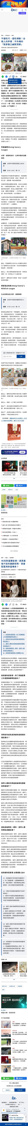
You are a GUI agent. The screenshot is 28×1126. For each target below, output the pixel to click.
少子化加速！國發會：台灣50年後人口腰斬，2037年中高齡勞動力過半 (19, 1051)
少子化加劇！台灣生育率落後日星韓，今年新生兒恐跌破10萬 (19, 1042)
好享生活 (7, 35)
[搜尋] (26, 10)
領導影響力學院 (14, 1106)
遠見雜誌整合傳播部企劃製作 (8, 574)
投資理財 (12, 557)
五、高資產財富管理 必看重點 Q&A (13, 653)
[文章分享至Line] (2, 77)
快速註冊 (19, 1090)
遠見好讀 (3, 50)
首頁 (2, 35)
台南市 (3, 489)
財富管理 (20, 986)
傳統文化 (10, 489)
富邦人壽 (4, 986)
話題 (13, 1021)
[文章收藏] (13, 77)
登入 (10, 82)
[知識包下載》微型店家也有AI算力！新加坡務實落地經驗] (5, 1117)
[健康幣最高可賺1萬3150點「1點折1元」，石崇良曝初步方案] (6, 1060)
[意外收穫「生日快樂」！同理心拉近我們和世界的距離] (6, 1033)
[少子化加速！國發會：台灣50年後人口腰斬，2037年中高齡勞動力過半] (6, 1051)
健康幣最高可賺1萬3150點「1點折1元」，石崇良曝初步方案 (19, 1060)
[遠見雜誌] (14, 9)
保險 (3, 989)
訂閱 (21, 356)
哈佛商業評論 (13, 1102)
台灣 (17, 489)
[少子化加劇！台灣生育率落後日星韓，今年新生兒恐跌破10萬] (6, 1042)
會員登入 (8, 1090)
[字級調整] (16, 77)
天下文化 (21, 1102)
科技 (13, 1066)
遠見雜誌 (4, 1102)
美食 (13, 35)
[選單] (2, 10)
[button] (15, 478)
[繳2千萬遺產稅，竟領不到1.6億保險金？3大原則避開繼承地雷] (6, 1024)
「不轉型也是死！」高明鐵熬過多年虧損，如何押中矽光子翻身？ (19, 1069)
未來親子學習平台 (10, 1104)
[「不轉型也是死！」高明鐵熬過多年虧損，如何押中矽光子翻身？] (6, 1068)
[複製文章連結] (10, 77)
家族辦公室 (12, 986)
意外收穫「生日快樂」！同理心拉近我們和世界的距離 (19, 1033)
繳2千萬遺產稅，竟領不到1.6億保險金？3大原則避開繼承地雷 (19, 1024)
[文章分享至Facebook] (6, 77)
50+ (19, 1104)
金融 (6, 557)
